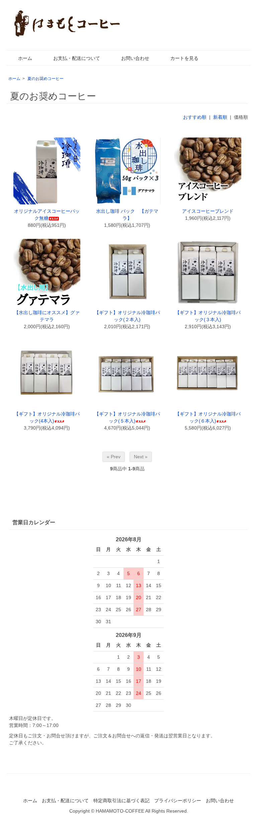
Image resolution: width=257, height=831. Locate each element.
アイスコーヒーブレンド (208, 211)
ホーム (25, 58)
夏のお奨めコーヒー (45, 78)
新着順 (220, 117)
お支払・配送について (76, 58)
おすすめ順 (194, 117)
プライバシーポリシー (177, 800)
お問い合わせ (135, 58)
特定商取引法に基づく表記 (121, 800)
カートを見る (184, 58)
